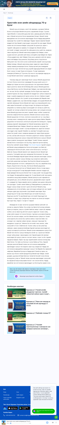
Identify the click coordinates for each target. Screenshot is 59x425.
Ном (17, 392)
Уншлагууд (10, 12)
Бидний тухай (20, 397)
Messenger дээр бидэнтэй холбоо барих (45, 411)
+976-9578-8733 (10, 415)
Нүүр (4, 12)
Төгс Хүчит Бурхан (35, 145)
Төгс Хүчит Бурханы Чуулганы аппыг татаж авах (19, 404)
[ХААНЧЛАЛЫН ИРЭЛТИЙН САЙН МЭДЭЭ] (29, 9)
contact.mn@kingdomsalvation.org (29, 415)
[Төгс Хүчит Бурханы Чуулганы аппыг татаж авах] (5, 408)
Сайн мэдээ (19, 395)
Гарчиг (10, 18)
